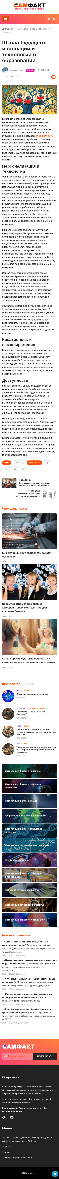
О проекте (7, 1146)
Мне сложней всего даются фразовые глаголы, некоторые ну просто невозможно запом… (28, 997)
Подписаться (45, 1056)
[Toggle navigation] (5, 18)
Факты (19, 690)
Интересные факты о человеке (32, 694)
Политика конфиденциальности (17, 1157)
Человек (27, 690)
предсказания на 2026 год (23, 1141)
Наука (26, 726)
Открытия (20, 708)
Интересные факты (11, 1138)
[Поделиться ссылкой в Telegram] (22, 469)
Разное (6, 32)
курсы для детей (45, 136)
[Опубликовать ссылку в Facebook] (47, 462)
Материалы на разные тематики (33, 29)
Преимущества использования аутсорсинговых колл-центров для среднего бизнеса (24, 608)
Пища (26, 744)
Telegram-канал (16, 1056)
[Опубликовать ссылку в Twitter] (6, 469)
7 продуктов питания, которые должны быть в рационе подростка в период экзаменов (36, 749)
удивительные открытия (32, 1138)
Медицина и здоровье (36, 708)
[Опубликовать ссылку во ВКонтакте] (14, 469)
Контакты (6, 1152)
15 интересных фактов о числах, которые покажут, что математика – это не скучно (36, 731)
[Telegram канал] (48, 19)
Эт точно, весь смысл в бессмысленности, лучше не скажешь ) (28, 982)
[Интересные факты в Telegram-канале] (55, 1174)
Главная (9, 29)
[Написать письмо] (53, 19)
